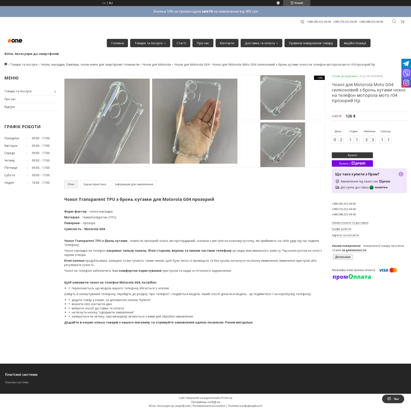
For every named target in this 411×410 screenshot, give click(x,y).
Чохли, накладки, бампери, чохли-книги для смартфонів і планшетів (90, 64)
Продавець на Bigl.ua (205, 402)
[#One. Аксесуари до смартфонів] (15, 40)
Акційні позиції (355, 43)
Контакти (227, 43)
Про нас (203, 43)
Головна (117, 43)
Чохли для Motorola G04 (191, 64)
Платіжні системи (16, 382)
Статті (181, 43)
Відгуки (9, 107)
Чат (396, 399)
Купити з (344, 163)
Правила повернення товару (311, 43)
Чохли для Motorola (156, 64)
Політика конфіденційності (245, 406)
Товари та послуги (148, 43)
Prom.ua (226, 398)
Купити (352, 155)
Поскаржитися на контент (208, 406)
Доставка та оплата (260, 43)
